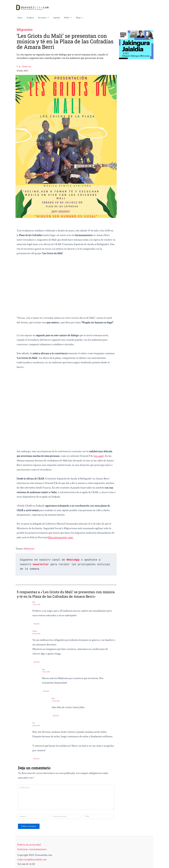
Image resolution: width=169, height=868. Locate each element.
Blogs (78, 17)
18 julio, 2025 (36, 634)
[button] (47, 17)
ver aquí (98, 456)
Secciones (42, 17)
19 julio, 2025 (36, 605)
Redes (66, 17)
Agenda (56, 17)
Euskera (30, 17)
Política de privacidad (29, 844)
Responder (37, 624)
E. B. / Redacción (24, 66)
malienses (29, 548)
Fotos (20, 17)
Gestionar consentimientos (31, 849)
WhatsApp (73, 559)
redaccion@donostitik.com (32, 859)
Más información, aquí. (60, 537)
